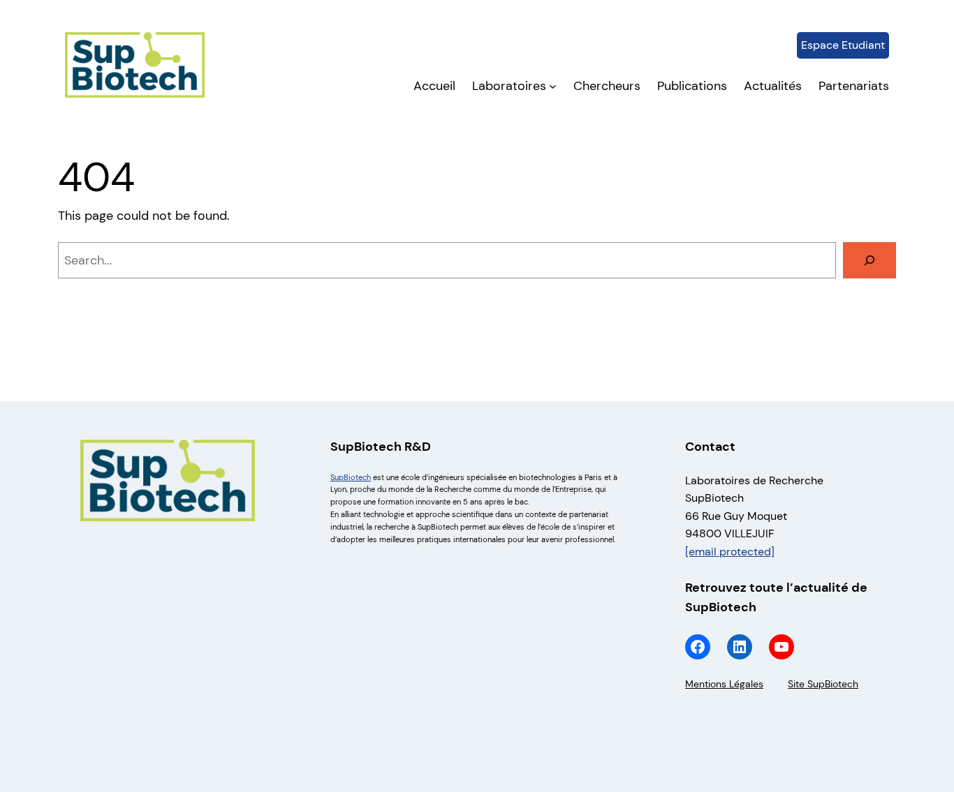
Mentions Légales (724, 684)
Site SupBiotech (823, 684)
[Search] (869, 260)
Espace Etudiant (843, 45)
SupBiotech (350, 477)
